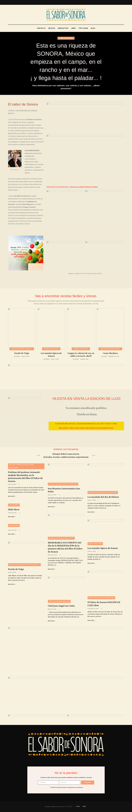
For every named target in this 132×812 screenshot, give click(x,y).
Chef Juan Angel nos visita (61, 605)
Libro (64, 601)
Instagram (117, 2)
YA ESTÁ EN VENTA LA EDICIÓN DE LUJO (86, 399)
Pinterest (121, 2)
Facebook (109, 2)
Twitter (113, 2)
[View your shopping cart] (123, 28)
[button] (86, 426)
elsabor (18, 356)
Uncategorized (14, 505)
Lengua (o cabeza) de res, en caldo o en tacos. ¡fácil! (81, 354)
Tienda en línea (86, 414)
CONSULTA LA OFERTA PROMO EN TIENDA (83, 187)
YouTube (123, 2)
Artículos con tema (18, 349)
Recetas (28, 349)
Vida (76, 484)
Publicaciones (13, 468)
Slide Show (14, 509)
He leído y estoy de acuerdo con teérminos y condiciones (67, 787)
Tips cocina (54, 349)
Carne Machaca (110, 353)
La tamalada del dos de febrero (103, 496)
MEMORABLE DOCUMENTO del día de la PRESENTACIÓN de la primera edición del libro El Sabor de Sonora (65, 547)
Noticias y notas (28, 465)
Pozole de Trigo (21, 353)
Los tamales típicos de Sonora (51, 354)
